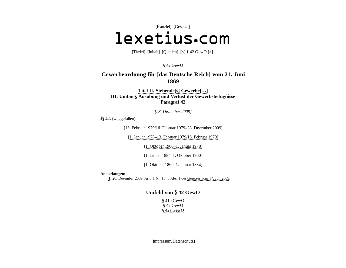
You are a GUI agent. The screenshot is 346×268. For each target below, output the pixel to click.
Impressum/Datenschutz (173, 241)
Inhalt (153, 51)
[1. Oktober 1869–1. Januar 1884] (173, 164)
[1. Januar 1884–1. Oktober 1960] (173, 155)
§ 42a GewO (173, 210)
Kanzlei (163, 26)
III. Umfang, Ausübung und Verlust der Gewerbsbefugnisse (173, 96)
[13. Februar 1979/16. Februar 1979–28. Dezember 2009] (173, 127)
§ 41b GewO (173, 200)
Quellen (170, 51)
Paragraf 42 (173, 102)
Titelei (138, 51)
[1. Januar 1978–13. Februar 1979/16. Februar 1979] (173, 137)
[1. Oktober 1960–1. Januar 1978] (173, 146)
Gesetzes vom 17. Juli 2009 (208, 178)
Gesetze (181, 26)
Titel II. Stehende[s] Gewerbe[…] (173, 90)
